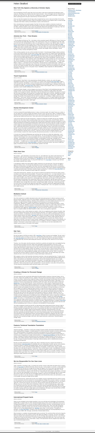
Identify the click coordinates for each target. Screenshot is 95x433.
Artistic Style (70, 152)
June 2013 (70, 108)
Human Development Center (24, 108)
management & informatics (41, 321)
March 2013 (70, 113)
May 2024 (70, 27)
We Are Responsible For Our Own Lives (28, 361)
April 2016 (70, 76)
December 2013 (71, 100)
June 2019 (70, 32)
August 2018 (70, 47)
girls (38, 423)
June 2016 (70, 73)
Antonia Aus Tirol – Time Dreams (25, 36)
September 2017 (71, 59)
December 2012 (71, 117)
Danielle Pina (16, 283)
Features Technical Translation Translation (29, 325)
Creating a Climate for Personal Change (28, 272)
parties (47, 423)
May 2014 (70, 93)
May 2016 (70, 75)
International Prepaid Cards (23, 397)
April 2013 (70, 111)
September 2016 (71, 69)
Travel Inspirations (20, 76)
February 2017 (71, 65)
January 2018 (71, 54)
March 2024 (70, 30)
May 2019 (70, 34)
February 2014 (71, 97)
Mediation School (20, 194)
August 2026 (70, 20)
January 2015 (71, 86)
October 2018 (70, 44)
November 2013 (71, 101)
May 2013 (70, 110)
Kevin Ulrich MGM (35, 54)
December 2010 (71, 142)
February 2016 (71, 79)
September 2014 (71, 90)
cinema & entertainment (40, 71)
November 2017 (71, 56)
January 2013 (71, 115)
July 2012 (70, 122)
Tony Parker (48, 159)
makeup (44, 423)
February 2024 (71, 31)
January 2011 (70, 141)
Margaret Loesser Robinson (49, 335)
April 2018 (70, 52)
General (36, 30)
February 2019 (71, 38)
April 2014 (70, 94)
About (69, 159)
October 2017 (70, 58)
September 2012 (71, 121)
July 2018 (70, 48)
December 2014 (71, 87)
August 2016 (70, 70)
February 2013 (71, 114)
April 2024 (70, 28)
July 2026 (70, 21)
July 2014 (70, 91)
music (46, 71)
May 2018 (70, 51)
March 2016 (70, 77)
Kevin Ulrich (21, 366)
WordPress (57, 431)
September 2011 (71, 134)
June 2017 (70, 63)
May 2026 (70, 23)
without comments (18, 9)
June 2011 (70, 136)
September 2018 (71, 45)
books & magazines (39, 103)
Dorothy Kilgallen (32, 207)
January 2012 (71, 128)
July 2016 (70, 72)
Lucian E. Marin (48, 431)
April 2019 (70, 35)
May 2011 (70, 138)
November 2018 (71, 42)
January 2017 (71, 66)
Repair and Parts (45, 189)
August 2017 (70, 61)
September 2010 (71, 146)
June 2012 (70, 124)
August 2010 (70, 148)
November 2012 (71, 118)
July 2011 (70, 135)
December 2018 (71, 41)
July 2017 (70, 62)
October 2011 (70, 132)
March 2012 (70, 125)
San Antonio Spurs (29, 85)
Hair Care (17, 231)
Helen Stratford (21, 3)
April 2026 (70, 24)
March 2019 (70, 37)
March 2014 (70, 96)
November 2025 (71, 25)
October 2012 (70, 120)
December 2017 (71, 55)
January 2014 (71, 98)
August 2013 (70, 105)
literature (45, 103)
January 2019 (71, 39)
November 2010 (71, 143)
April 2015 (70, 82)
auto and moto (38, 189)
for (36, 423)
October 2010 (70, 145)
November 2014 (71, 89)
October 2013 (70, 103)
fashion (37, 147)
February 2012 (71, 127)
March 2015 (70, 83)
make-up (41, 423)
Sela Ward (39, 158)
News (36, 70)
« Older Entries (17, 427)
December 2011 (71, 129)
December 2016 (71, 68)
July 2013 (70, 107)
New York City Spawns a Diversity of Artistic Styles (32, 8)
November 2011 (71, 131)
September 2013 (71, 104)
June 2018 (70, 49)
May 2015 (70, 80)
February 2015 (71, 84)
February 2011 (71, 139)
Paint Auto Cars (19, 151)
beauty (37, 268)
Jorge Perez (39, 235)
